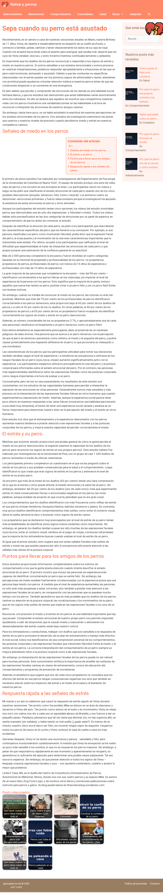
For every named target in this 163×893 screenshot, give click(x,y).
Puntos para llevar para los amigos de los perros (90, 160)
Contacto (155, 883)
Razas (116, 14)
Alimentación (36, 14)
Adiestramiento (12, 14)
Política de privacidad (136, 883)
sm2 (19, 887)
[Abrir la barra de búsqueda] (149, 14)
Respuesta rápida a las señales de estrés (89, 168)
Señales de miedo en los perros (88, 150)
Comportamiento (60, 14)
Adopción (135, 14)
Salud (103, 14)
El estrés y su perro (81, 154)
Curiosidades (85, 14)
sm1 (13, 887)
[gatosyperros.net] (20, 5)
